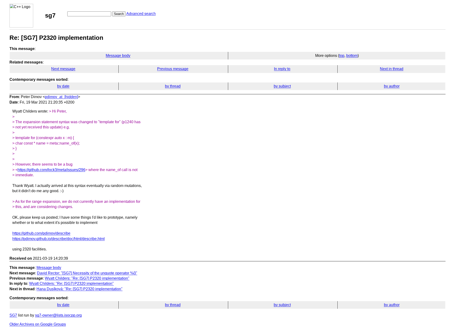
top (341, 56)
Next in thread (391, 69)
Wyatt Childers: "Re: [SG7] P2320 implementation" (87, 278)
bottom (352, 56)
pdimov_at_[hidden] (61, 97)
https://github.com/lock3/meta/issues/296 (51, 170)
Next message (63, 69)
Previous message (172, 69)
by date (63, 86)
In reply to (282, 69)
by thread (173, 86)
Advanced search (141, 14)
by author (392, 86)
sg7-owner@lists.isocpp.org (58, 315)
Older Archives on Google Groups (37, 324)
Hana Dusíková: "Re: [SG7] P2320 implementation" (79, 289)
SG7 (13, 315)
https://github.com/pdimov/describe (41, 233)
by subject (282, 86)
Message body (118, 56)
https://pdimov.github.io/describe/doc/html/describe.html (58, 239)
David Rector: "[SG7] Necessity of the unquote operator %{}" (87, 273)
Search (119, 14)
